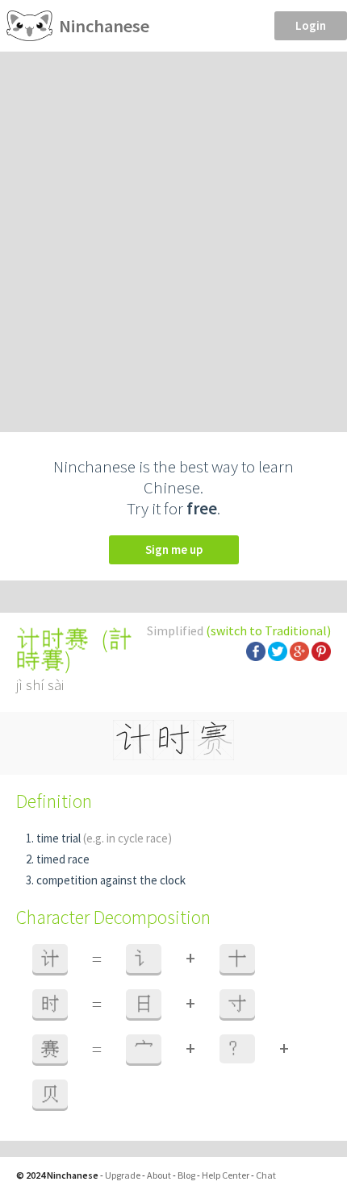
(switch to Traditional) (268, 630)
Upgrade (122, 1175)
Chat (266, 1175)
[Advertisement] (173, 233)
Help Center (225, 1175)
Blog (186, 1175)
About (159, 1175)
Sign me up (174, 549)
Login (310, 25)
